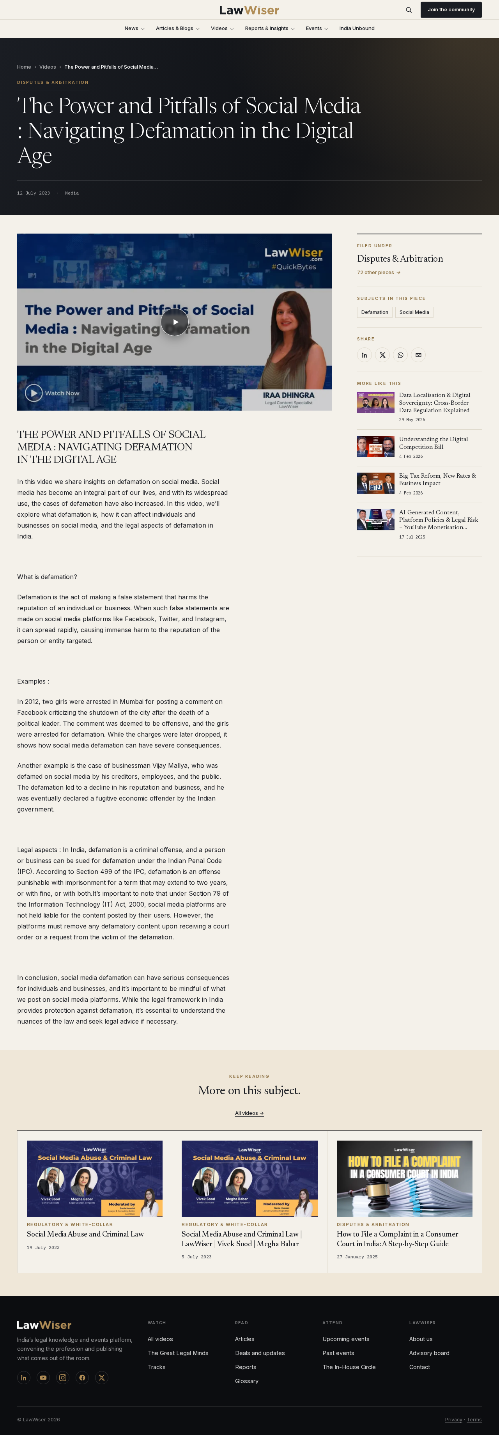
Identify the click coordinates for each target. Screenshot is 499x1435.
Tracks (157, 1367)
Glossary (246, 1381)
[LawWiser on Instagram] (62, 1377)
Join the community (451, 9)
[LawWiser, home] (250, 10)
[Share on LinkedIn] (364, 354)
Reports (246, 1367)
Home (24, 67)
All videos (160, 1339)
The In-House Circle (349, 1367)
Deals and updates (260, 1353)
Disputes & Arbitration (53, 82)
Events (314, 28)
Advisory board (429, 1353)
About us (421, 1339)
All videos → (249, 1113)
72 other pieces (379, 272)
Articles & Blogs (174, 28)
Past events (338, 1353)
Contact (419, 1367)
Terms (474, 1420)
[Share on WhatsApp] (400, 354)
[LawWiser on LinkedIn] (23, 1377)
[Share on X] (382, 354)
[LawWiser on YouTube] (43, 1377)
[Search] (408, 10)
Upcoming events (346, 1339)
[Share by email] (418, 354)
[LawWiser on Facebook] (82, 1377)
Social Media (414, 312)
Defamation (374, 312)
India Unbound (357, 28)
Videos (219, 28)
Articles (245, 1339)
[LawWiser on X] (101, 1377)
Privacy (453, 1420)
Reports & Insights (266, 28)
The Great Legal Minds (178, 1353)
